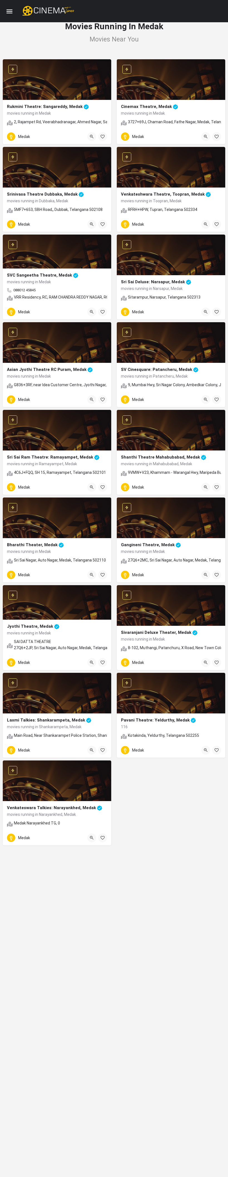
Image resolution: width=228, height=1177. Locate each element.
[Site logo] (49, 11)
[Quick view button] (91, 136)
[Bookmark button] (102, 136)
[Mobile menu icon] (9, 11)
